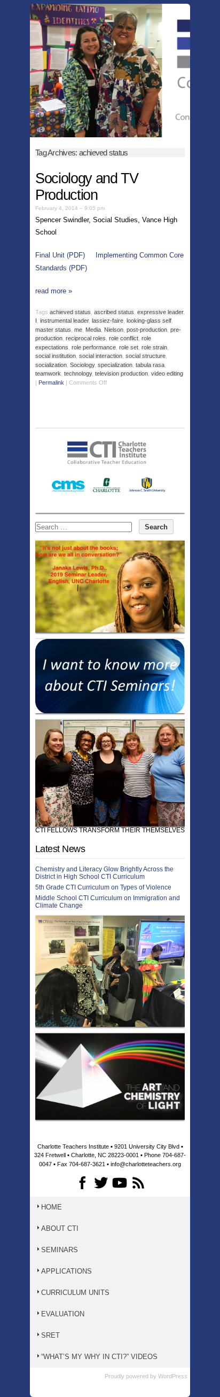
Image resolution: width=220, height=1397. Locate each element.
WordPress (172, 1376)
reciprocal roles (86, 338)
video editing (167, 373)
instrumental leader (64, 320)
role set (128, 347)
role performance (94, 347)
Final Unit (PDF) (60, 255)
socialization (51, 365)
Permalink (51, 382)
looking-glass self (149, 320)
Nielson (113, 329)
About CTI (59, 1228)
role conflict (123, 338)
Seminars (59, 1250)
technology (78, 373)
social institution (55, 356)
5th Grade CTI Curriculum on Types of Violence (103, 887)
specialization (115, 365)
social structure (145, 356)
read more (53, 291)
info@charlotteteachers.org (146, 1164)
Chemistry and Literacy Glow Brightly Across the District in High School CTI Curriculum (104, 872)
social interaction (100, 356)
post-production (147, 329)
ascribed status (114, 312)
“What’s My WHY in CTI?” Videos (99, 1357)
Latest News (60, 849)
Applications (66, 1271)
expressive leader (160, 312)
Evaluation (62, 1314)
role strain (154, 347)
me (78, 329)
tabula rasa (150, 365)
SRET (50, 1335)
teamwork (48, 373)
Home (51, 1207)
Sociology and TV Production (86, 186)
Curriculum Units (75, 1293)
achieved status (70, 312)
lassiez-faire (107, 320)
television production (121, 373)
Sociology (82, 365)
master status (53, 329)
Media (93, 329)
